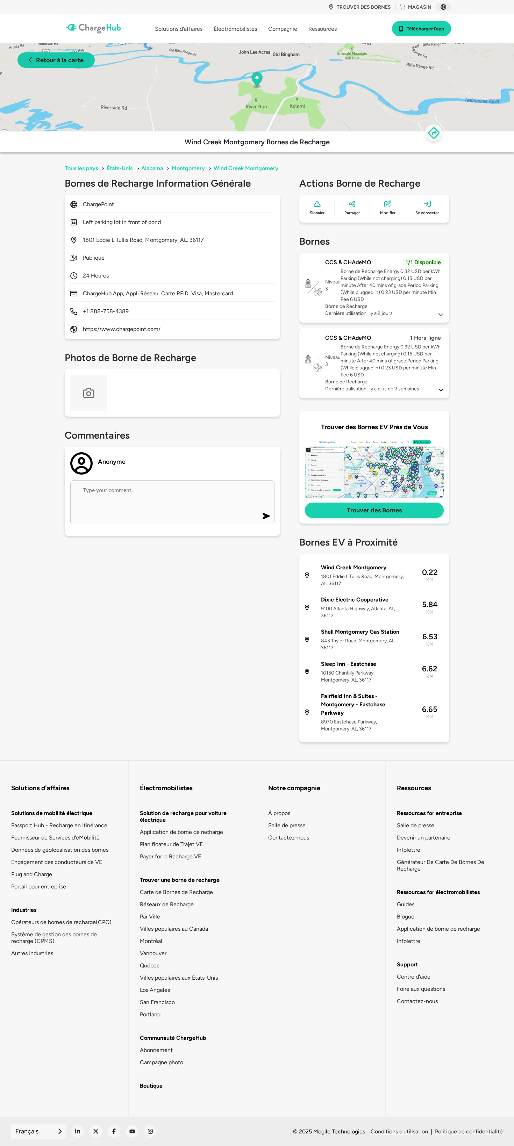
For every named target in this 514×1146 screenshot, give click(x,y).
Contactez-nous (288, 837)
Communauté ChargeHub (173, 1038)
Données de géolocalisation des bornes (59, 849)
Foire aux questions (421, 989)
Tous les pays (81, 168)
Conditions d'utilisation (399, 1131)
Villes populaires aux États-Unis (179, 977)
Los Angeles (155, 990)
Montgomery (188, 168)
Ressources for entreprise (429, 813)
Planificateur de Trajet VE (171, 844)
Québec (150, 965)
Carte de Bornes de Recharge (176, 892)
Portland (150, 1014)
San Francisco (157, 1002)
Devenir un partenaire (423, 837)
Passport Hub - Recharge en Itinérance (59, 825)
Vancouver (153, 953)
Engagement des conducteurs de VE (56, 862)
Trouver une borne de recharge (180, 880)
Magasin (419, 7)
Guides (405, 904)
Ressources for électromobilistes (438, 892)
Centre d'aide (413, 976)
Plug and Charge (31, 874)
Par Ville (150, 916)
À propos (279, 813)
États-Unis (120, 168)
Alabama (152, 168)
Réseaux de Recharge (167, 904)
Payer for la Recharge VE (170, 856)
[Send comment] (266, 516)
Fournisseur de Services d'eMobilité (55, 837)
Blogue (405, 916)
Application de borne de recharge (181, 832)
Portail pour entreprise (38, 886)
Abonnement (156, 1050)
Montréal (151, 941)
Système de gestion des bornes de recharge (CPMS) (54, 937)
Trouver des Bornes (374, 510)
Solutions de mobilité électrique (51, 813)
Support (407, 964)
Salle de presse (287, 825)
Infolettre (408, 849)
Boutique (151, 1085)
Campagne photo (161, 1062)
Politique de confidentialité (469, 1131)
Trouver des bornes (364, 7)
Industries (23, 910)
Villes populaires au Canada (174, 928)
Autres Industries (32, 953)
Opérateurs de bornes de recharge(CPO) (61, 922)
